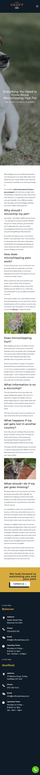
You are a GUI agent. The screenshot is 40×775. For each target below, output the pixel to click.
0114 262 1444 (13, 688)
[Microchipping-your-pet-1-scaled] (35, 773)
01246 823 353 (13, 631)
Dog (27, 102)
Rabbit (32, 102)
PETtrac (15, 309)
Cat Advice (20, 102)
